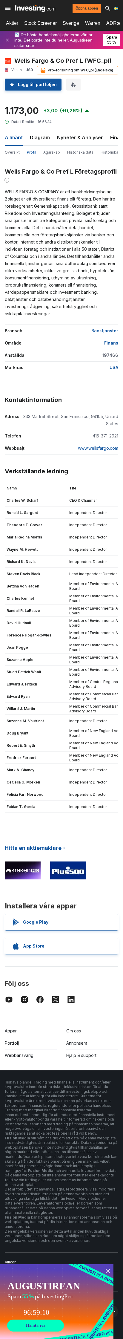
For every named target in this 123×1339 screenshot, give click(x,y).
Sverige (71, 23)
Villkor (10, 1262)
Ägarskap (51, 152)
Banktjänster (104, 330)
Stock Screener (40, 23)
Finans (111, 342)
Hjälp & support (81, 1055)
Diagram (40, 137)
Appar (11, 1030)
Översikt (12, 152)
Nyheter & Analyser (80, 137)
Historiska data (80, 152)
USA (114, 367)
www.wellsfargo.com (98, 448)
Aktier (12, 23)
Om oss (73, 1030)
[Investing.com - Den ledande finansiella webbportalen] (35, 8)
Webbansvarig (19, 1055)
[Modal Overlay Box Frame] (56, 1301)
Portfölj (12, 1043)
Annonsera (76, 1043)
